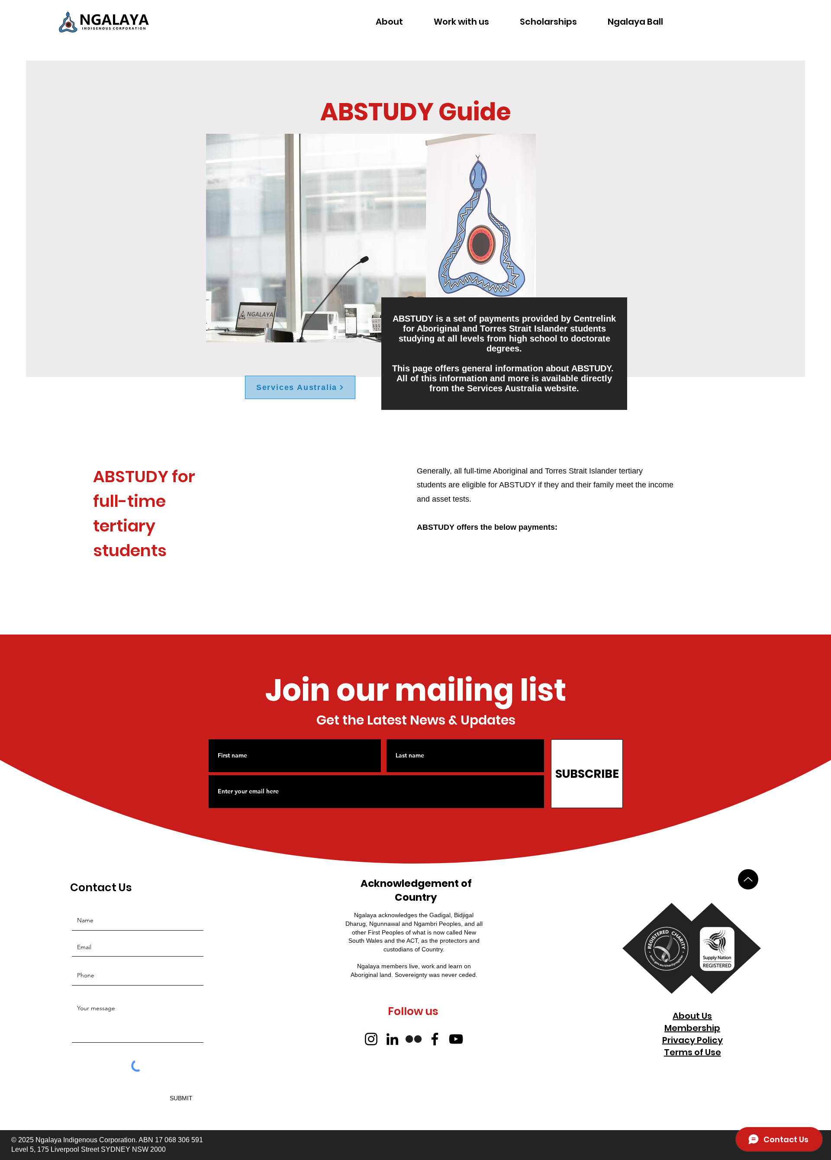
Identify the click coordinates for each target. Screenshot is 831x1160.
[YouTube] (456, 1039)
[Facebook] (434, 1039)
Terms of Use (692, 1052)
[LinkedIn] (392, 1039)
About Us (692, 1016)
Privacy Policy (692, 1040)
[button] (390, 22)
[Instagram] (371, 1039)
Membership (692, 1028)
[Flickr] (413, 1039)
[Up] (748, 879)
